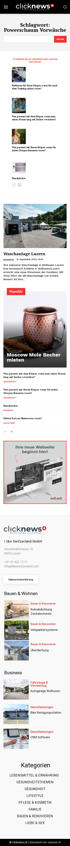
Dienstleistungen (41, 707)
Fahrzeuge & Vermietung (39, 684)
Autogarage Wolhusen (45, 691)
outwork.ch (54, 842)
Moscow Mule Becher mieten (33, 357)
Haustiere (9, 423)
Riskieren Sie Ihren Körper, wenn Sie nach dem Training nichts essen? (34, 87)
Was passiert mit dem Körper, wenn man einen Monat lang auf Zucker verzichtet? (34, 118)
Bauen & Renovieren (43, 603)
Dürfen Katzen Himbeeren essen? (22, 418)
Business (8, 260)
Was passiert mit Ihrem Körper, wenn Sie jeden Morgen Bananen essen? (34, 149)
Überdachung (40, 650)
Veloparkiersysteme (44, 630)
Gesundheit (9, 381)
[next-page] (19, 185)
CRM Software (40, 737)
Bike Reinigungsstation (45, 712)
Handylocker (18, 178)
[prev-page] (14, 185)
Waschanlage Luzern (24, 253)
